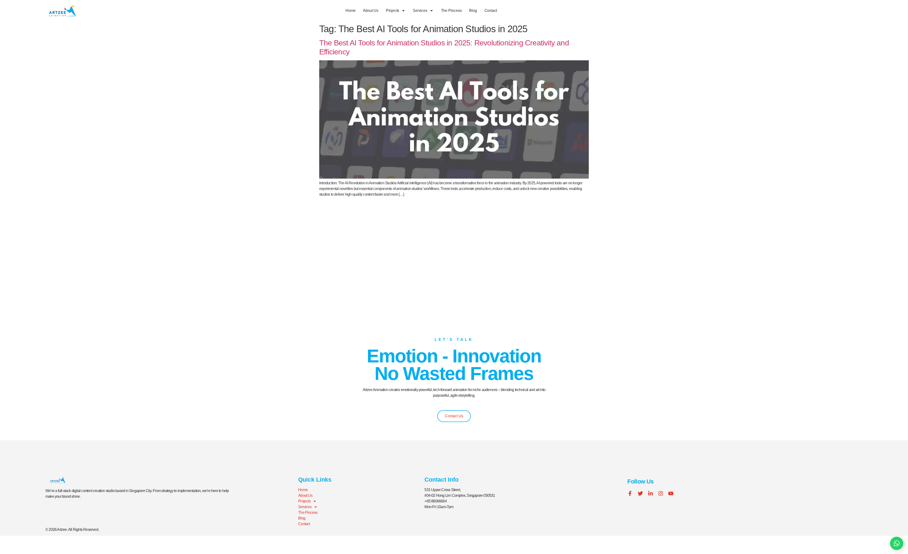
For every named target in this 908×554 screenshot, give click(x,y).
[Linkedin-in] (650, 493)
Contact (491, 11)
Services (420, 11)
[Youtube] (670, 493)
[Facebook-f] (630, 493)
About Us (370, 11)
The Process (451, 11)
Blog (473, 11)
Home (350, 11)
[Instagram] (660, 493)
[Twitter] (640, 493)
